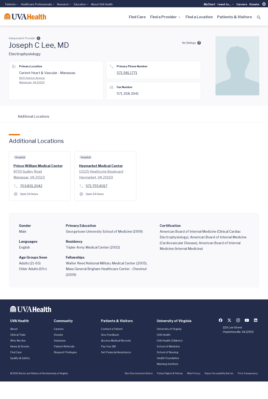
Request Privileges (65, 352)
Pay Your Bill (108, 346)
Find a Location (199, 17)
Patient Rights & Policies (170, 373)
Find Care (137, 17)
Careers (241, 4)
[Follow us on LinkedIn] (255, 320)
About (14, 328)
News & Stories (19, 346)
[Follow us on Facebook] (220, 320)
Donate (254, 4)
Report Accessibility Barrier (219, 373)
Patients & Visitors (234, 17)
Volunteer (60, 340)
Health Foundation (168, 358)
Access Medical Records (116, 340)
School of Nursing (167, 352)
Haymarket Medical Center (101, 166)
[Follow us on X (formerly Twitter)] (229, 320)
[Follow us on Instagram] (238, 320)
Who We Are (18, 340)
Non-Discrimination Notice (139, 373)
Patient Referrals (64, 346)
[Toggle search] (258, 17)
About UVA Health (102, 4)
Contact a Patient (112, 328)
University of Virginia (169, 328)
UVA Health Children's (170, 340)
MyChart (209, 4)
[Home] (25, 16)
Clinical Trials (18, 334)
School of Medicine (168, 346)
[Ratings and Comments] (199, 43)
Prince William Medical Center (38, 166)
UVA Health (163, 334)
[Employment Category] (38, 38)
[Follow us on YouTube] (247, 320)
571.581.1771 (127, 73)
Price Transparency (248, 373)
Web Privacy (193, 373)
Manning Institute (167, 363)
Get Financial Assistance (116, 352)
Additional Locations (33, 116)
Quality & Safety (20, 358)
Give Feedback (110, 334)
